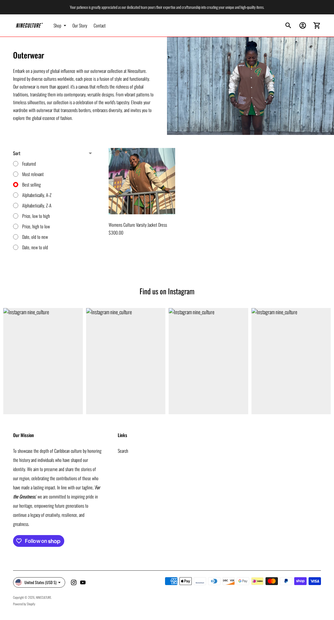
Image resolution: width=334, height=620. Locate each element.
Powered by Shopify (24, 603)
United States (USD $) (40, 582)
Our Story (79, 25)
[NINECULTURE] (29, 25)
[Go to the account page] (303, 25)
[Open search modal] (288, 25)
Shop (57, 25)
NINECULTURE (43, 597)
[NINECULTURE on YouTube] (83, 582)
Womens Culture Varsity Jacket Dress (138, 224)
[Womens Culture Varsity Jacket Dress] (142, 181)
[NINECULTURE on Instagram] (73, 582)
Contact (100, 25)
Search (123, 450)
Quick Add (142, 205)
